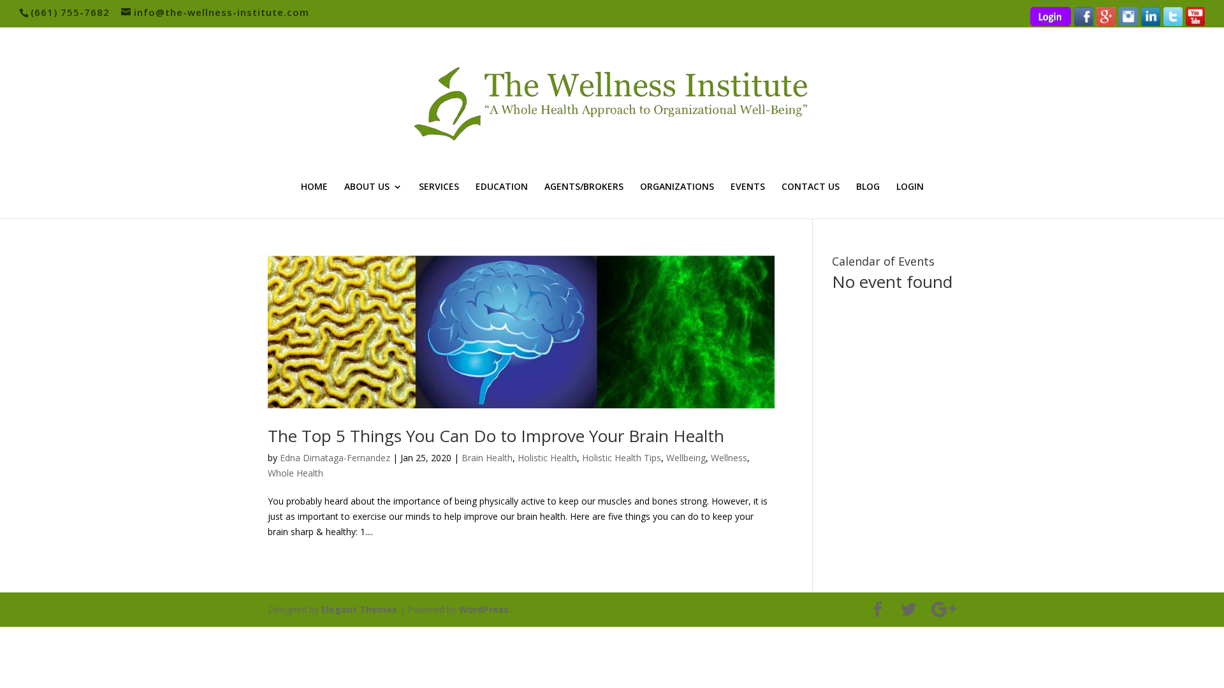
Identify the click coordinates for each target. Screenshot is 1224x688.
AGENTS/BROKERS (583, 187)
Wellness (729, 458)
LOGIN (910, 187)
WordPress (484, 609)
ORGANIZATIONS (677, 187)
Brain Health (487, 458)
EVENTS (748, 187)
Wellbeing (686, 458)
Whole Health (295, 473)
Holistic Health (547, 458)
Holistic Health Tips (621, 458)
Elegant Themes (359, 609)
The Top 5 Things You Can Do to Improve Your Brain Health (496, 435)
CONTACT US (811, 187)
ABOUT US (367, 187)
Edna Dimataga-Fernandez (335, 458)
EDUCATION (502, 187)
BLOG (868, 187)
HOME (314, 187)
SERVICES (439, 187)
